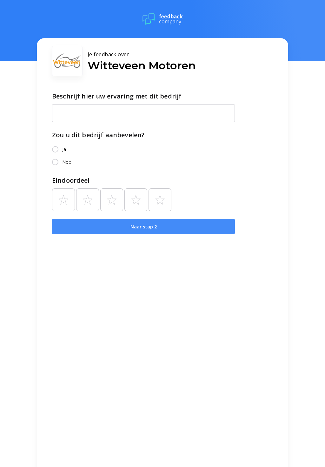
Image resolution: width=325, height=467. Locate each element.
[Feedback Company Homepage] (163, 19)
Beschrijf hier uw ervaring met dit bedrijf (117, 96)
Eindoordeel (71, 180)
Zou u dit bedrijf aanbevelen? (98, 135)
